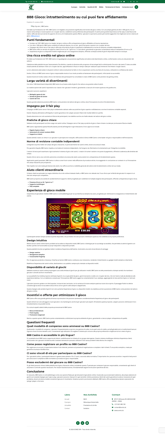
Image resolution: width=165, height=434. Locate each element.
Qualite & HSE (92, 7)
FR (130, 1)
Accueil (67, 399)
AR (134, 1)
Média (101, 7)
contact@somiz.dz (47, 1)
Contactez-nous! (127, 7)
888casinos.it (35, 36)
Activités (82, 7)
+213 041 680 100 (32, 1)
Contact (67, 408)
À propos (68, 402)
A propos (74, 7)
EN (137, 1)
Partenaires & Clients (112, 7)
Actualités (68, 405)
